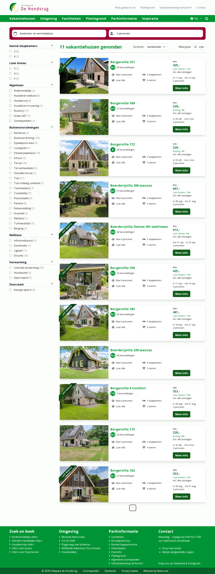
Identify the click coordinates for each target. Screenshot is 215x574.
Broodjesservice (120, 540)
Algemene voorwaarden (125, 559)
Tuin (19, 178)
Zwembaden (118, 548)
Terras (20, 163)
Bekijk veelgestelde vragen (178, 552)
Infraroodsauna (25, 240)
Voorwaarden (91, 571)
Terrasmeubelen (25, 168)
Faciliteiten (71, 18)
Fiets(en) (21, 218)
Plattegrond (147, 7)
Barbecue (21, 133)
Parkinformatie (124, 18)
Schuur (20, 158)
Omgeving (48, 18)
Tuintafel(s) (22, 193)
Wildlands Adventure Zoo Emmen (81, 548)
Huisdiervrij (22, 100)
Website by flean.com (155, 571)
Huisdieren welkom (27, 95)
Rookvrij (21, 110)
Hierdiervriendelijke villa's (27, 540)
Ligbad (20, 250)
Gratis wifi (22, 116)
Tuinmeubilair (24, 223)
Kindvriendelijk (24, 90)
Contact (201, 7)
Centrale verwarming (29, 267)
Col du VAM (68, 540)
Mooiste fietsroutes (73, 537)
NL (196, 18)
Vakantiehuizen (22, 18)
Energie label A (24, 290)
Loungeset (22, 148)
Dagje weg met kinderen (76, 544)
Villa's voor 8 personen (25, 552)
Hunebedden (69, 552)
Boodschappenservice (124, 544)
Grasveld (21, 213)
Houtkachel (22, 272)
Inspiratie (150, 18)
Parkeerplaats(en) (27, 153)
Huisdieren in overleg (28, 105)
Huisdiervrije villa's (23, 544)
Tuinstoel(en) (23, 188)
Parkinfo (116, 552)
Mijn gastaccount (125, 7)
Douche (21, 255)
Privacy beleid (130, 571)
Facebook (110, 571)
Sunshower (22, 245)
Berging (20, 228)
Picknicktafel (23, 198)
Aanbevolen (154, 47)
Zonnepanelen (24, 121)
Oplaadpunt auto (26, 143)
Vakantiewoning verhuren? (176, 7)
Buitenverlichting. (27, 138)
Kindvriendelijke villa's (25, 537)
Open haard (22, 277)
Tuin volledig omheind (29, 183)
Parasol (20, 203)
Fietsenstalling (24, 208)
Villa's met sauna (22, 548)
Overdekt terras (25, 173)
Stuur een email (171, 548)
